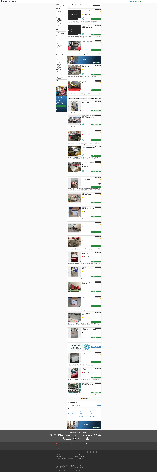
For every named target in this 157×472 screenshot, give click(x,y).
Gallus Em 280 (81, 416)
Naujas (58, 72)
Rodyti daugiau (84, 418)
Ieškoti (132, 1)
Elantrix (58, 44)
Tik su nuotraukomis (60, 81)
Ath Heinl (80, 411)
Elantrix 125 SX (60, 45)
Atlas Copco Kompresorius (82, 448)
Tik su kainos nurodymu (60, 51)
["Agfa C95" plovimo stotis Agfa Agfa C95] (74, 287)
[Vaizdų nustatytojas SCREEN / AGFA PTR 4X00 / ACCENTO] (74, 388)
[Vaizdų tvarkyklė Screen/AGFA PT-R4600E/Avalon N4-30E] (74, 242)
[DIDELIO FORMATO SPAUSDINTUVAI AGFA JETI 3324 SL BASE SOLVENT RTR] (74, 151)
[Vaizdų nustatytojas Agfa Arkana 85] (74, 373)
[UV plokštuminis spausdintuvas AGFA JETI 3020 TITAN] (74, 46)
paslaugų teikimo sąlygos (77, 470)
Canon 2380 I (81, 413)
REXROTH (59, 23)
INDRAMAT (59, 26)
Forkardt (58, 21)
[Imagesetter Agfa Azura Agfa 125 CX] (74, 257)
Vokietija (60, 64)
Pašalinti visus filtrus (75, 6)
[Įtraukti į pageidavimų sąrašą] (100, 11)
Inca (58, 27)
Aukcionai (59, 78)
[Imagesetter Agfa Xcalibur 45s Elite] (74, 106)
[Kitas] (80, 14)
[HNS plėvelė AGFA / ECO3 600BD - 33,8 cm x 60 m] (74, 212)
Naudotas (59, 73)
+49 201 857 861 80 (91, 443)
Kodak (96, 98)
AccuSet (58, 46)
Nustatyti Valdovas (84, 98)
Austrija (59, 66)
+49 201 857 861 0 (75, 443)
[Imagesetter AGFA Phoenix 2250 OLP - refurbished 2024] (74, 317)
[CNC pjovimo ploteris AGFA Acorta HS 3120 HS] (74, 70)
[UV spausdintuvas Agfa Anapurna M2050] (74, 86)
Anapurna (59, 35)
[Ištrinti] (129, 1)
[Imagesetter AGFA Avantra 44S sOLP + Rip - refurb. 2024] (74, 333)
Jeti (58, 32)
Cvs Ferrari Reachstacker (105, 448)
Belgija (59, 65)
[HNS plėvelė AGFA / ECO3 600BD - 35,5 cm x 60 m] (74, 302)
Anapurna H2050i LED (61, 36)
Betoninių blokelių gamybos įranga (53, 448)
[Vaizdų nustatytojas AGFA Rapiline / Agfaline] (74, 198)
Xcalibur (58, 42)
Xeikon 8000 (92, 416)
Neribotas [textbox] (58, 62)
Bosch (58, 25)
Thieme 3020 (92, 413)
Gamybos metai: (58, 53)
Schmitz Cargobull (60, 20)
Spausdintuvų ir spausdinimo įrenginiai (61, 6)
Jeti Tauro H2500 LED (61, 33)
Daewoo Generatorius (98, 448)
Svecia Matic (92, 411)
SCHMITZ (59, 18)
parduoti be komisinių (61, 106)
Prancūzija (60, 68)
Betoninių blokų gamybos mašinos (63, 448)
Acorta (58, 47)
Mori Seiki (59, 22)
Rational (58, 24)
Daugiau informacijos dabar (95, 347)
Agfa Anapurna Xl (70, 413)
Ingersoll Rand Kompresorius (74, 448)
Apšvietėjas (70, 98)
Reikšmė (97, 4)
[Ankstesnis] (68, 14)
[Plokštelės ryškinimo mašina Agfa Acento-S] (74, 228)
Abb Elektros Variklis (90, 448)
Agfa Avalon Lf (70, 416)
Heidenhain (59, 19)
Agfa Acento (70, 411)
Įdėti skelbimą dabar (96, 62)
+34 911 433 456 (59, 445)
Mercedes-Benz (59, 17)
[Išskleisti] (84, 23)
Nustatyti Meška (76, 98)
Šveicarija (60, 67)
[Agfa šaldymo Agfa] (74, 272)
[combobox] (61, 62)
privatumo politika (71, 470)
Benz (58, 16)
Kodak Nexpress (91, 98)
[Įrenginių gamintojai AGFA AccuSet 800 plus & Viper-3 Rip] (74, 358)
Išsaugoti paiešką (84, 398)
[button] (156, 1)
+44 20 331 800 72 (60, 443)
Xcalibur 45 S (60, 43)
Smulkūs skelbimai (60, 77)
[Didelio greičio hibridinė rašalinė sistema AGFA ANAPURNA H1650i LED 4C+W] (74, 136)
